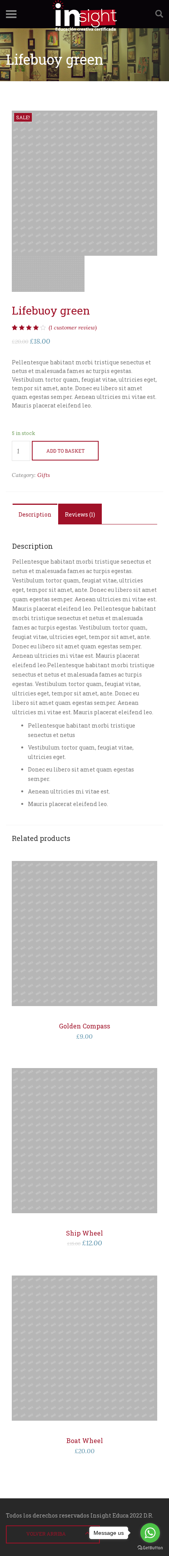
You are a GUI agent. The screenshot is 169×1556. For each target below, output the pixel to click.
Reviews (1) (80, 514)
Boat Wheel (84, 1440)
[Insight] (84, 14)
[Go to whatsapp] (150, 1533)
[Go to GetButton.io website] (150, 1548)
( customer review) (73, 327)
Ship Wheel (84, 1233)
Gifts (43, 475)
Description (34, 514)
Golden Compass (84, 1026)
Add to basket (65, 451)
